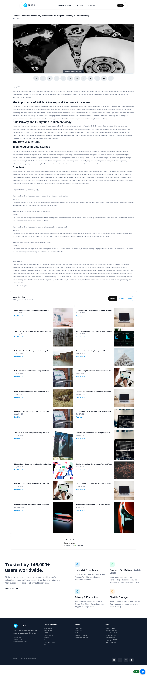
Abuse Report (110, 637)
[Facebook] (43, 78)
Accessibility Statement (113, 633)
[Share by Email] (57, 78)
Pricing (80, 5)
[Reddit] (77, 78)
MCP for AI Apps (49, 642)
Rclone (46, 637)
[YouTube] (131, 660)
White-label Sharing (81, 637)
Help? (136, 672)
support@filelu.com (20, 641)
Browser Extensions (81, 635)
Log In (120, 5)
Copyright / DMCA (111, 640)
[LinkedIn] (90, 78)
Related (112, 298)
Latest (130, 298)
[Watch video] (104, 78)
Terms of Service (111, 630)
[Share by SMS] (63, 78)
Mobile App (78, 630)
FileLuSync (78, 628)
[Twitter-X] (114, 660)
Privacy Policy (110, 628)
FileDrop (78, 633)
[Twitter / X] (50, 78)
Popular (121, 298)
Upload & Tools (64, 5)
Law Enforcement (111, 642)
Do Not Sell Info (110, 635)
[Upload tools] (111, 78)
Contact (91, 5)
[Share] (36, 78)
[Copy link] (97, 78)
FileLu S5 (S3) (49, 635)
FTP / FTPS (48, 630)
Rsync (46, 640)
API (45, 644)
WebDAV (47, 633)
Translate (80, 545)
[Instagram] (126, 660)
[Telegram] (70, 78)
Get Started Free (11, 588)
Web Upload (48, 628)
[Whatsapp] (84, 78)
